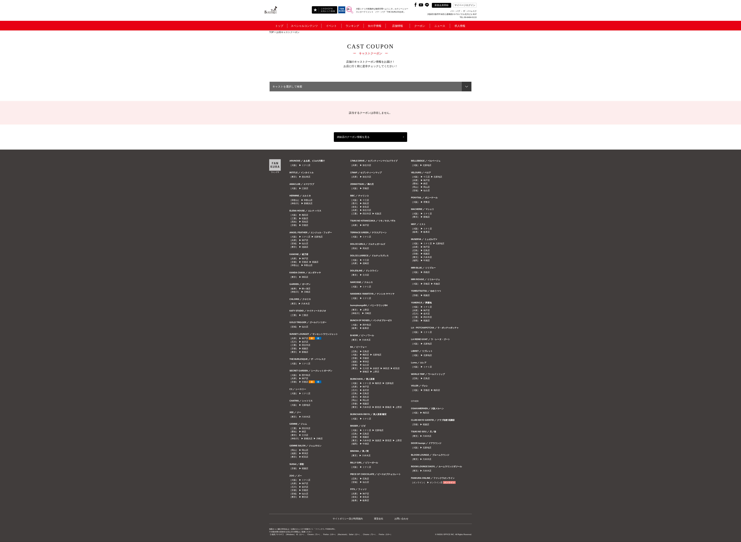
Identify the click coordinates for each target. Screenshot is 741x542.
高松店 (366, 203)
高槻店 (426, 272)
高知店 (305, 222)
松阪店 (305, 218)
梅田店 (305, 215)
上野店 (366, 310)
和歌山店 (308, 200)
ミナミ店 (306, 165)
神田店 (305, 277)
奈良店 (366, 207)
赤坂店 (376, 368)
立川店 (305, 435)
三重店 (305, 315)
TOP (271, 32)
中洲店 (366, 444)
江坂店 (305, 188)
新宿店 (378, 407)
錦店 (304, 431)
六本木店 (305, 303)
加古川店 (367, 165)
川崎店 (307, 292)
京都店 (305, 225)
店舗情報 (397, 25)
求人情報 (459, 25)
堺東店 (426, 202)
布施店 (437, 284)
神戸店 (305, 240)
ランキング (352, 25)
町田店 (305, 457)
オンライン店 (436, 482)
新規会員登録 (441, 5)
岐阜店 (366, 328)
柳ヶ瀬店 (306, 288)
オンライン (449, 482)
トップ (279, 25)
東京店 (305, 497)
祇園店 (315, 262)
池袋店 (305, 247)
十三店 (366, 200)
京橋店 (366, 188)
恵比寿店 (306, 177)
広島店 (366, 351)
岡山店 (305, 450)
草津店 (305, 453)
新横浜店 (308, 203)
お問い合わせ (401, 518)
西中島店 (306, 375)
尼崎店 (366, 263)
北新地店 (318, 237)
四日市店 (306, 345)
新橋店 (305, 352)
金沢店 (305, 342)
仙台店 (305, 243)
